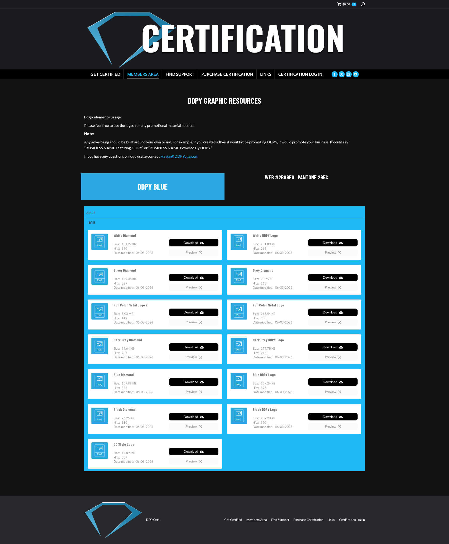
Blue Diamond (124, 374)
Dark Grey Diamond (128, 340)
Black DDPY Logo (265, 409)
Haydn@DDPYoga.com (179, 156)
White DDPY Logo (265, 235)
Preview (191, 252)
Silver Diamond (125, 270)
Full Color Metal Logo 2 (131, 305)
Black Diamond (125, 409)
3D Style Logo (124, 444)
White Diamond (125, 235)
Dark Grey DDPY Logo (268, 340)
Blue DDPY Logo (264, 374)
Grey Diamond (263, 270)
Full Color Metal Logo (268, 305)
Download (191, 243)
